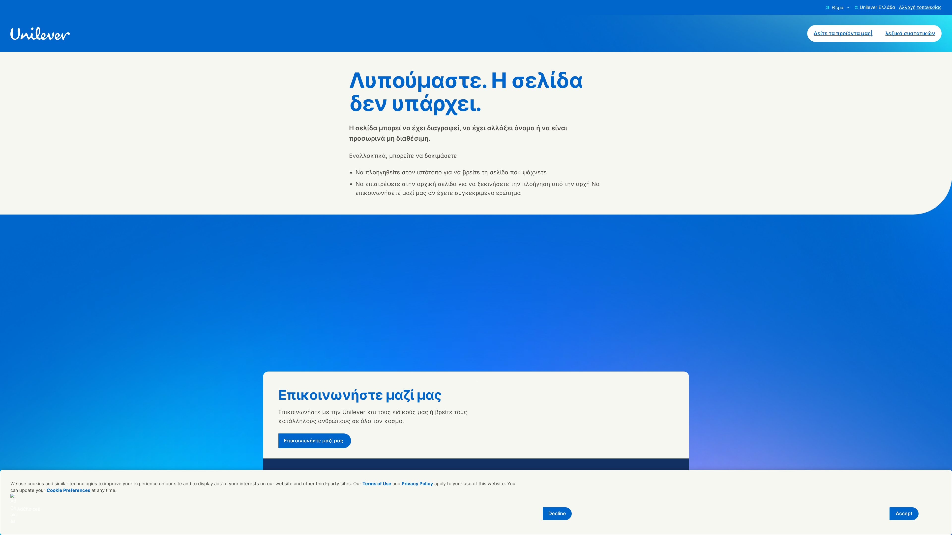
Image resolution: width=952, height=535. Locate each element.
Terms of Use (376, 483)
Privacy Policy (417, 483)
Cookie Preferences (68, 490)
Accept (904, 513)
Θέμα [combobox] (838, 7)
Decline (557, 513)
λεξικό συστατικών (910, 33)
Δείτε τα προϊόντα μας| (843, 33)
